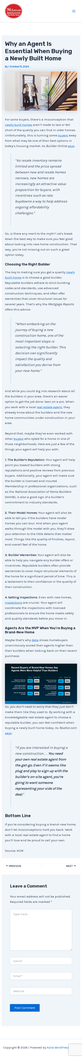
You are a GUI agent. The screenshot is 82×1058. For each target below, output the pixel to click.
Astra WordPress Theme (63, 1047)
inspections (13, 602)
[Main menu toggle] (74, 11)
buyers (63, 135)
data (35, 640)
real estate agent (49, 407)
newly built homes (18, 125)
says (71, 146)
